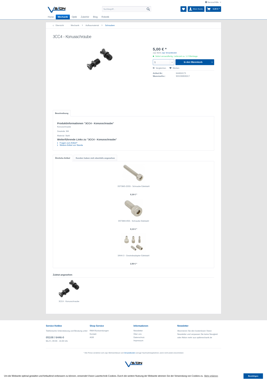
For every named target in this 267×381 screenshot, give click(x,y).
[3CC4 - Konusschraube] (69, 289)
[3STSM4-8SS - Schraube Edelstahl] (133, 208)
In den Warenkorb (193, 62)
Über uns (138, 334)
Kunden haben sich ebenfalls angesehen (95, 158)
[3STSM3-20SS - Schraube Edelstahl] (133, 173)
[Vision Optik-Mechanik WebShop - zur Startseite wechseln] (56, 9)
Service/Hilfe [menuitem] (213, 2)
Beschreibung (61, 113)
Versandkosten (129, 353)
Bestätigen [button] (253, 376)
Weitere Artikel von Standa (71, 145)
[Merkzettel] (183, 9)
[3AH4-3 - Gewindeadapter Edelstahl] (133, 243)
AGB (92, 337)
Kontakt (93, 334)
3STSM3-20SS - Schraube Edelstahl (133, 186)
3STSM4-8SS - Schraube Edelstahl (133, 221)
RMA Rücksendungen (99, 331)
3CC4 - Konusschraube (69, 301)
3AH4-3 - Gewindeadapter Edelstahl (133, 255)
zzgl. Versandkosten (169, 53)
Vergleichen (160, 68)
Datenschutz (139, 337)
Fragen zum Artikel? (68, 143)
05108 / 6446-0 (55, 337)
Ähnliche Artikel (62, 158)
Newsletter (138, 331)
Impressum (138, 340)
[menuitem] (126, 9)
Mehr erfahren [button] (211, 376)
